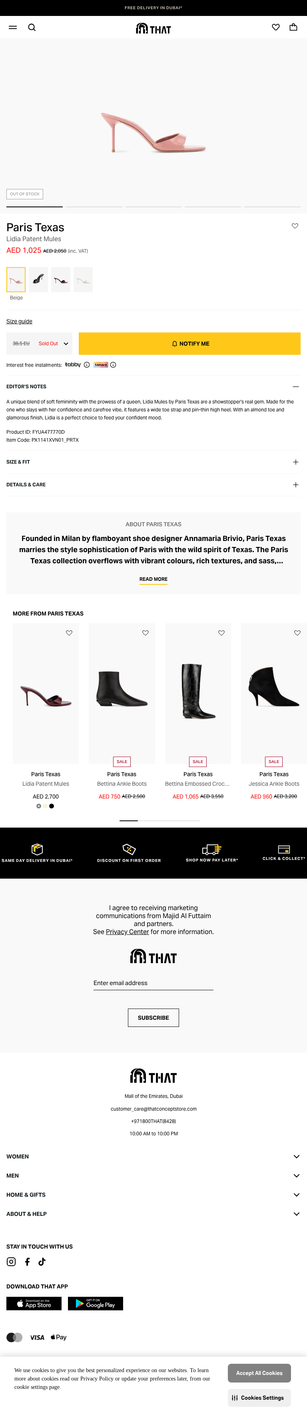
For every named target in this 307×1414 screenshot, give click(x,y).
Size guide (19, 321)
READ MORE (153, 579)
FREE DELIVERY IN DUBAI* (153, 8)
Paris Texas (35, 227)
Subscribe (153, 1017)
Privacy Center (127, 932)
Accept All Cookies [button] (259, 1373)
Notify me (194, 343)
